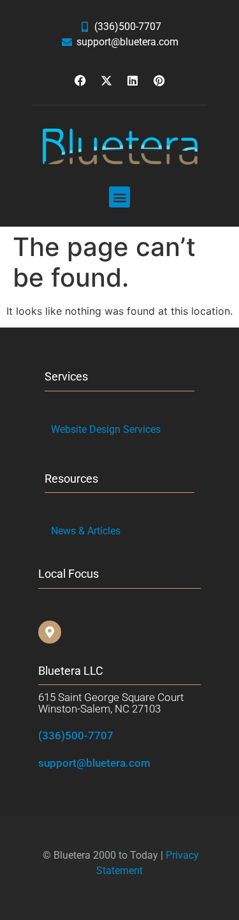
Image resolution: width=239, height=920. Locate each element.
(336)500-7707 (75, 735)
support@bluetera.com (94, 763)
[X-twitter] (106, 80)
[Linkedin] (132, 80)
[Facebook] (80, 80)
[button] (119, 196)
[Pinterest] (158, 80)
